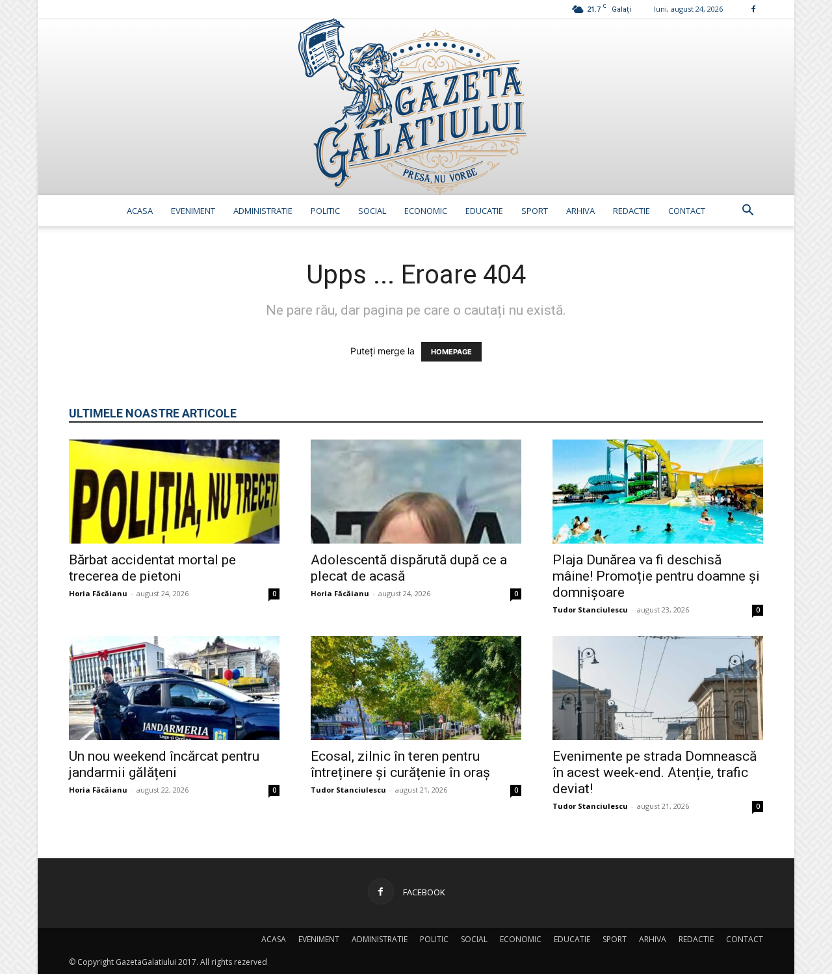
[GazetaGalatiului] (416, 106)
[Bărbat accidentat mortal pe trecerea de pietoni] (174, 492)
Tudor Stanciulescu (590, 609)
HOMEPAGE (451, 351)
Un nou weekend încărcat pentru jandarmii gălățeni (164, 764)
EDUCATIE (484, 211)
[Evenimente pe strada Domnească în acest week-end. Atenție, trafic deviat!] (657, 688)
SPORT (534, 211)
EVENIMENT (193, 211)
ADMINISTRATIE (262, 211)
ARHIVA (580, 211)
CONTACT (686, 211)
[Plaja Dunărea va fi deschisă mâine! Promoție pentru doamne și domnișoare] (657, 492)
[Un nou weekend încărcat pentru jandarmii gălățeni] (174, 688)
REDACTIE (631, 211)
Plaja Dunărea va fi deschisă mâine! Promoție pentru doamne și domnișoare (656, 576)
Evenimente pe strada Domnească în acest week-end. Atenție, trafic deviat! (654, 772)
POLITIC (325, 211)
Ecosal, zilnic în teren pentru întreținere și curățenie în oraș (400, 764)
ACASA (140, 211)
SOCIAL (372, 211)
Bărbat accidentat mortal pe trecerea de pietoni (152, 568)
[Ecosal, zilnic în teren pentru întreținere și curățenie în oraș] (416, 688)
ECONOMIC (425, 211)
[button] (747, 211)
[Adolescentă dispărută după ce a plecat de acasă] (416, 492)
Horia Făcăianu (98, 593)
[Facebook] (753, 9)
